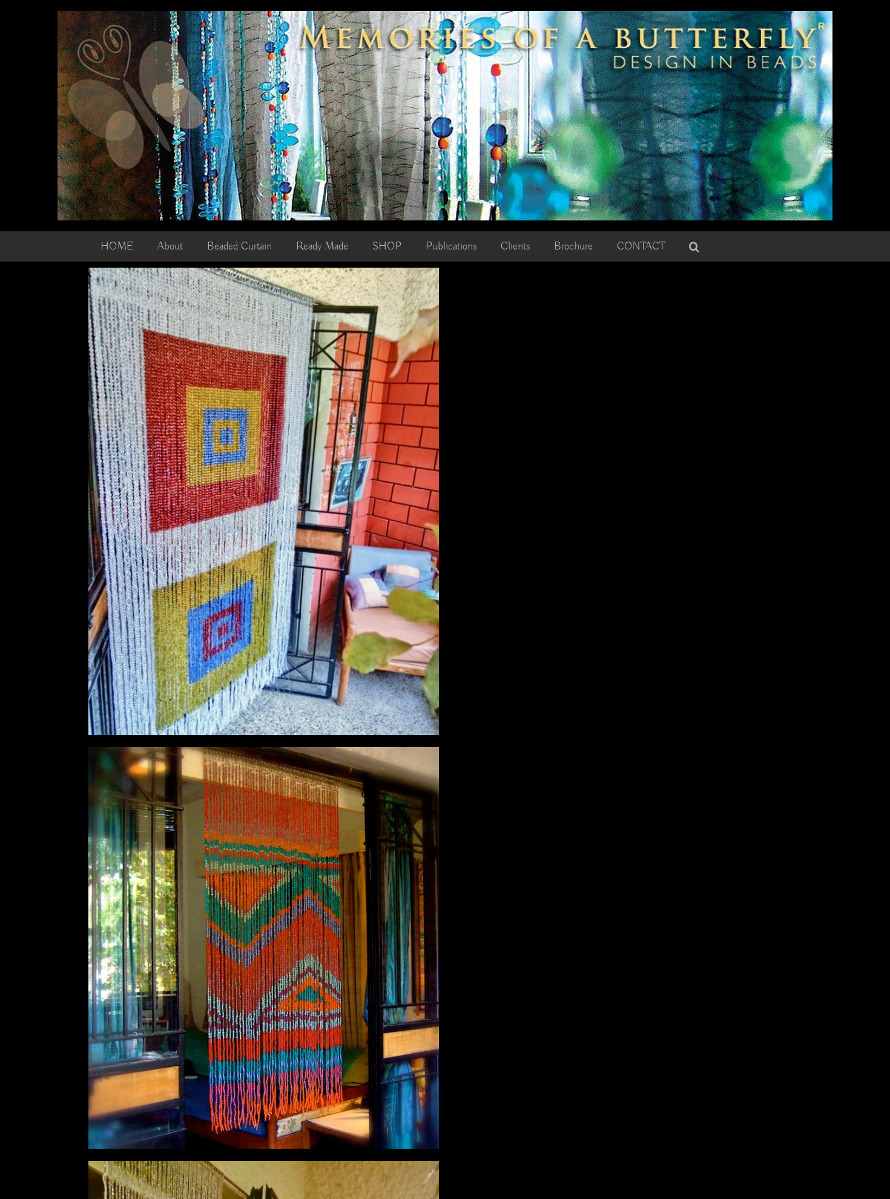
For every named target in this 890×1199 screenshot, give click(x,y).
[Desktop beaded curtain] (445, 16)
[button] (694, 246)
